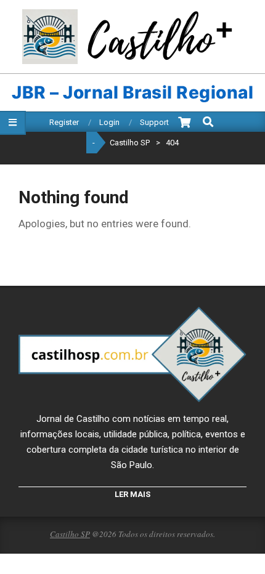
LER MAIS (132, 494)
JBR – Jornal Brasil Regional (132, 92)
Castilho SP (70, 534)
